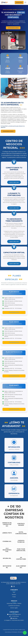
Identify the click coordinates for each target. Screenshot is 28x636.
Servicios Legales (14, 607)
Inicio (14, 592)
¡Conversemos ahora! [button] (13, 27)
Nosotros (14, 594)
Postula (14, 596)
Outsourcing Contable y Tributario (14, 603)
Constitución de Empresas (14, 605)
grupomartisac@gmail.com (15, 614)
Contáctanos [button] (19, 2)
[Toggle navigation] (25, 2)
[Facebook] (11, 587)
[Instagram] (14, 587)
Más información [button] (14, 312)
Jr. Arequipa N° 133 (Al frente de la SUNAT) (14, 620)
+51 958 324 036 (15, 616)
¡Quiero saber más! (14, 182)
